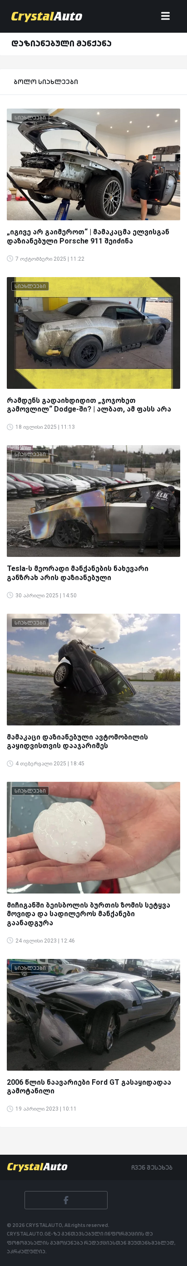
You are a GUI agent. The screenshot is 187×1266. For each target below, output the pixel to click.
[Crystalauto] (48, 16)
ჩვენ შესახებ (151, 1167)
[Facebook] (66, 1200)
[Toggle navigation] (165, 17)
